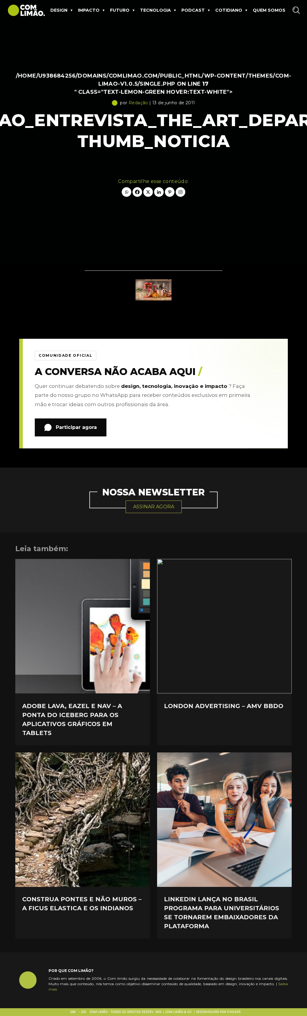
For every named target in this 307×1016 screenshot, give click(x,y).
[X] (148, 192)
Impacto (89, 10)
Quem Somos (269, 10)
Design (58, 10)
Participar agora (76, 427)
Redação (138, 102)
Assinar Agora (153, 506)
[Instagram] (180, 192)
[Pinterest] (169, 192)
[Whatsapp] (126, 192)
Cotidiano (228, 10)
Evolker (234, 1012)
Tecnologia (155, 10)
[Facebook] (137, 192)
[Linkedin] (159, 192)
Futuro (120, 10)
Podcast (193, 10)
